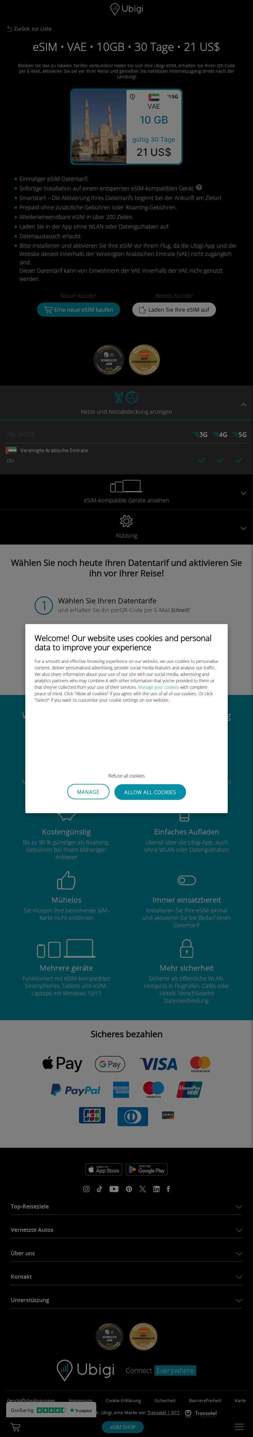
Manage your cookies (158, 687)
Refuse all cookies (126, 775)
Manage (88, 792)
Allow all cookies (150, 792)
